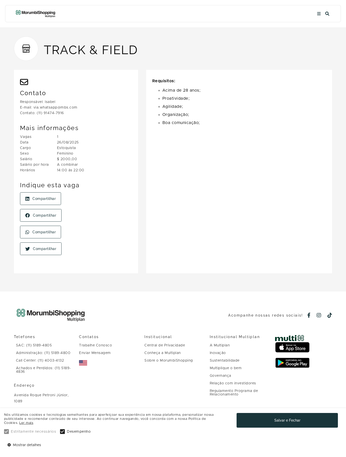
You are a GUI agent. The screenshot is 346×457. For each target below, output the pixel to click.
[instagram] (319, 316)
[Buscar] (327, 14)
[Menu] (319, 14)
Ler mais (26, 423)
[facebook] (309, 316)
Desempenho (79, 431)
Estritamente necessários (33, 431)
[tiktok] (330, 316)
